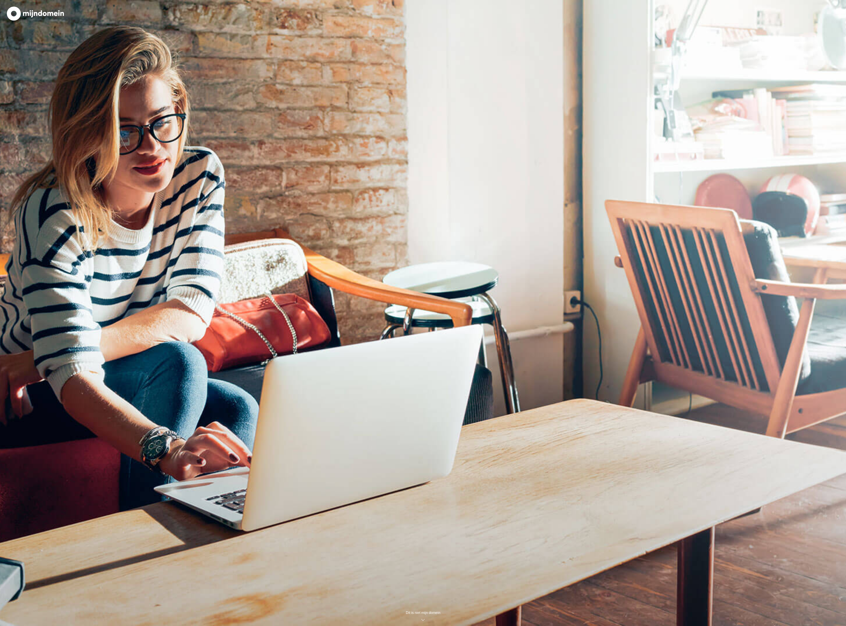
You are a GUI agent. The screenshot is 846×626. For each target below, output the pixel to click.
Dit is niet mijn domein (423, 613)
